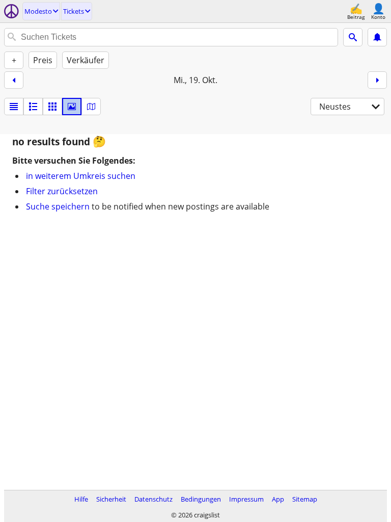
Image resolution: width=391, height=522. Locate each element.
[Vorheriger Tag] (13, 80)
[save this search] (377, 37)
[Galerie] (71, 106)
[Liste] (13, 106)
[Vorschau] (33, 106)
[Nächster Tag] (377, 80)
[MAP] (91, 106)
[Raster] (52, 106)
